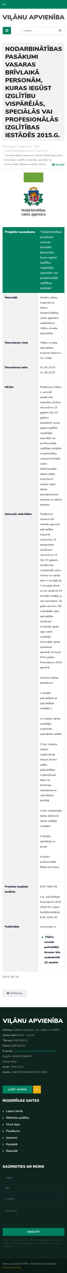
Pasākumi (13, 1131)
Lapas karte (14, 1111)
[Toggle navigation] (7, 30)
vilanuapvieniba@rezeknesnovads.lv (35, 1051)
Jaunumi (11, 1138)
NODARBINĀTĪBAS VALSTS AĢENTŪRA (27, 151)
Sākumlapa (8, 146)
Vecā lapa (13, 1124)
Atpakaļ (16, 993)
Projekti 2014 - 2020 (28, 146)
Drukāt (60, 165)
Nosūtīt (33, 1232)
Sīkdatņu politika (17, 1118)
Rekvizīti (12, 1151)
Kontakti (12, 1144)
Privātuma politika (12, 1267)
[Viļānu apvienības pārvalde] (33, 19)
